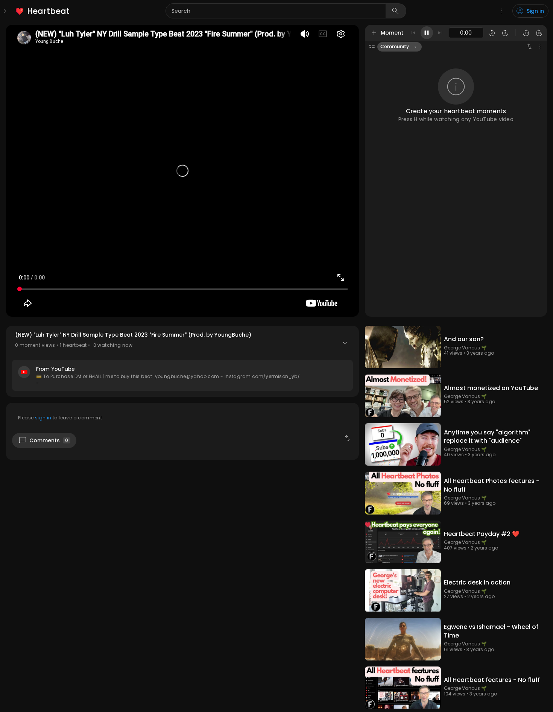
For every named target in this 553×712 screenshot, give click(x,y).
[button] (182, 361)
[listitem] (43, 11)
